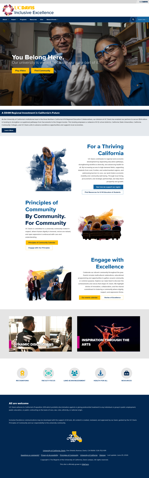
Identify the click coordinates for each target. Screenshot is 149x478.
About (5, 19)
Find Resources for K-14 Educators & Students (103, 192)
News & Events (51, 19)
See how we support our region (108, 187)
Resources (33, 19)
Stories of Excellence (112, 297)
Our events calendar (90, 297)
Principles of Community (69, 455)
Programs (23, 19)
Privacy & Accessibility (49, 455)
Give (41, 19)
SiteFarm (85, 464)
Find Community (42, 70)
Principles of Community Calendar (41, 242)
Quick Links (141, 19)
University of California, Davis (54, 450)
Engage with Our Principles (39, 247)
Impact (13, 19)
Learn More (8, 130)
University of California (89, 455)
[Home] (28, 10)
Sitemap (102, 455)
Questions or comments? (30, 455)
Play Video (20, 70)
